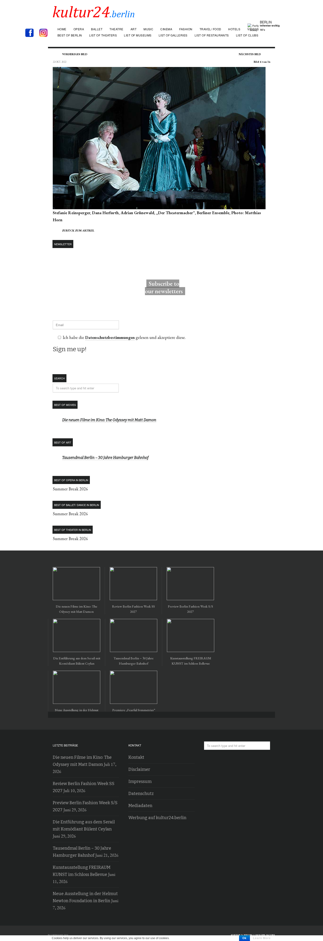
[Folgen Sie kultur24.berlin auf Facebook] (31, 33)
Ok (244, 938)
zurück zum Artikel (78, 230)
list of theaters (103, 35)
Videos (253, 29)
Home (61, 29)
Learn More (262, 938)
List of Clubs (247, 35)
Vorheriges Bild (74, 54)
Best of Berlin (69, 35)
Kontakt (136, 757)
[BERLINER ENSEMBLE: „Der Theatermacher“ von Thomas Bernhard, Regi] (159, 206)
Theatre (116, 29)
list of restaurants (212, 35)
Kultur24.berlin (241, 935)
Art (133, 29)
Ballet (96, 29)
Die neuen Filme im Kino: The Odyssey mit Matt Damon (109, 420)
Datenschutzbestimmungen (110, 337)
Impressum (140, 781)
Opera (79, 29)
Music (148, 29)
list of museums (137, 35)
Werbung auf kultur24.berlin (157, 817)
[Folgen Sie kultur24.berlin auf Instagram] (44, 33)
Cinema (166, 29)
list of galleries (173, 35)
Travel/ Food (210, 29)
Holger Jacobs (265, 935)
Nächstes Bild (250, 54)
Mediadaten (140, 805)
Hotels (234, 29)
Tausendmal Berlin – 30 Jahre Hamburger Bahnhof (105, 457)
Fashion (185, 29)
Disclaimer (139, 769)
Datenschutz (141, 793)
